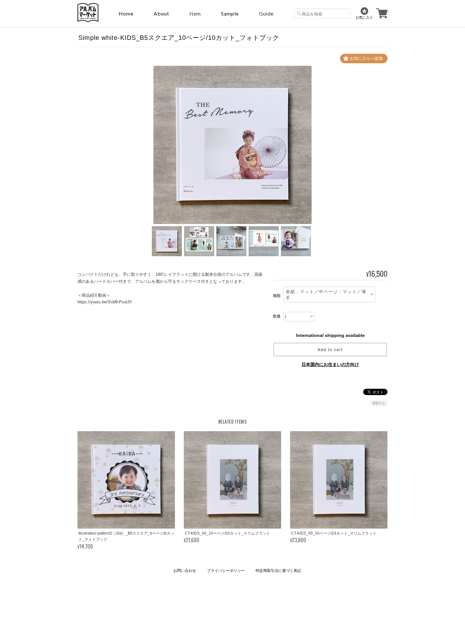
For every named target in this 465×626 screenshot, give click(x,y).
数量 (277, 316)
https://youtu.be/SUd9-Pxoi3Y (105, 302)
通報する (378, 403)
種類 (277, 296)
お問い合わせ (184, 570)
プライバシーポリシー (226, 570)
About (161, 13)
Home (126, 13)
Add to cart (330, 349)
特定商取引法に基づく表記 (278, 570)
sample (230, 13)
